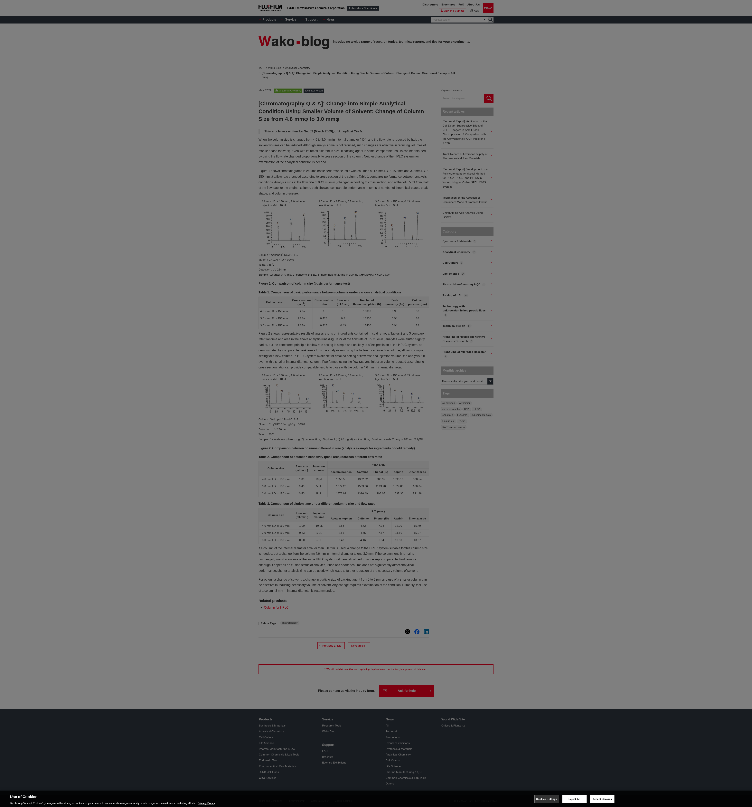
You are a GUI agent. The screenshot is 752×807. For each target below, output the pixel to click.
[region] (376, 799)
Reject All (574, 798)
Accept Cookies (602, 798)
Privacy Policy (206, 803)
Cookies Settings (546, 798)
